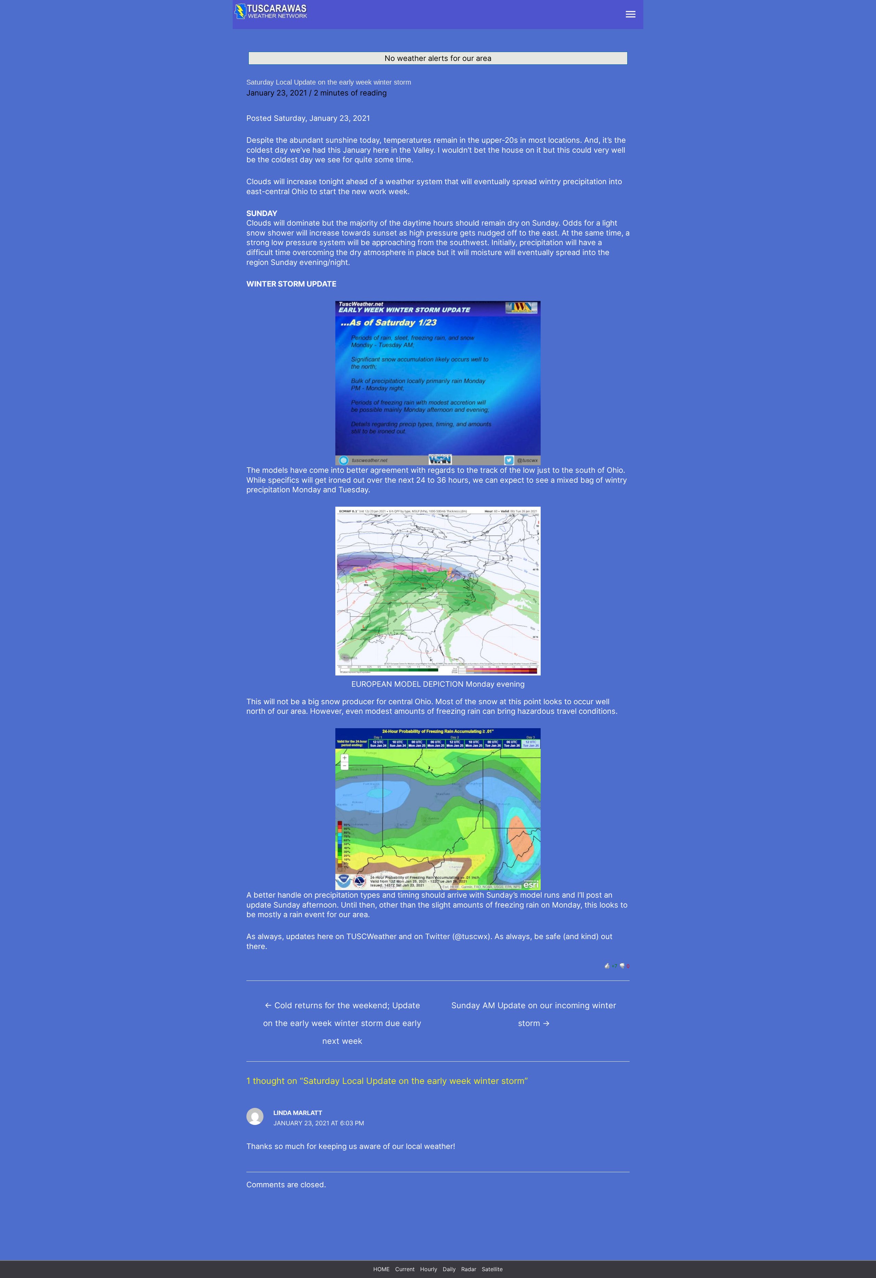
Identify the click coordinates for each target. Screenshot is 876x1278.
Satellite (492, 1269)
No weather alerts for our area (438, 58)
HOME (381, 1269)
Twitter (438, 936)
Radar (468, 1269)
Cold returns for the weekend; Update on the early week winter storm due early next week (342, 1007)
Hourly (428, 1269)
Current (405, 1269)
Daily (449, 1269)
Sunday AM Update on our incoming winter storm (533, 1007)
